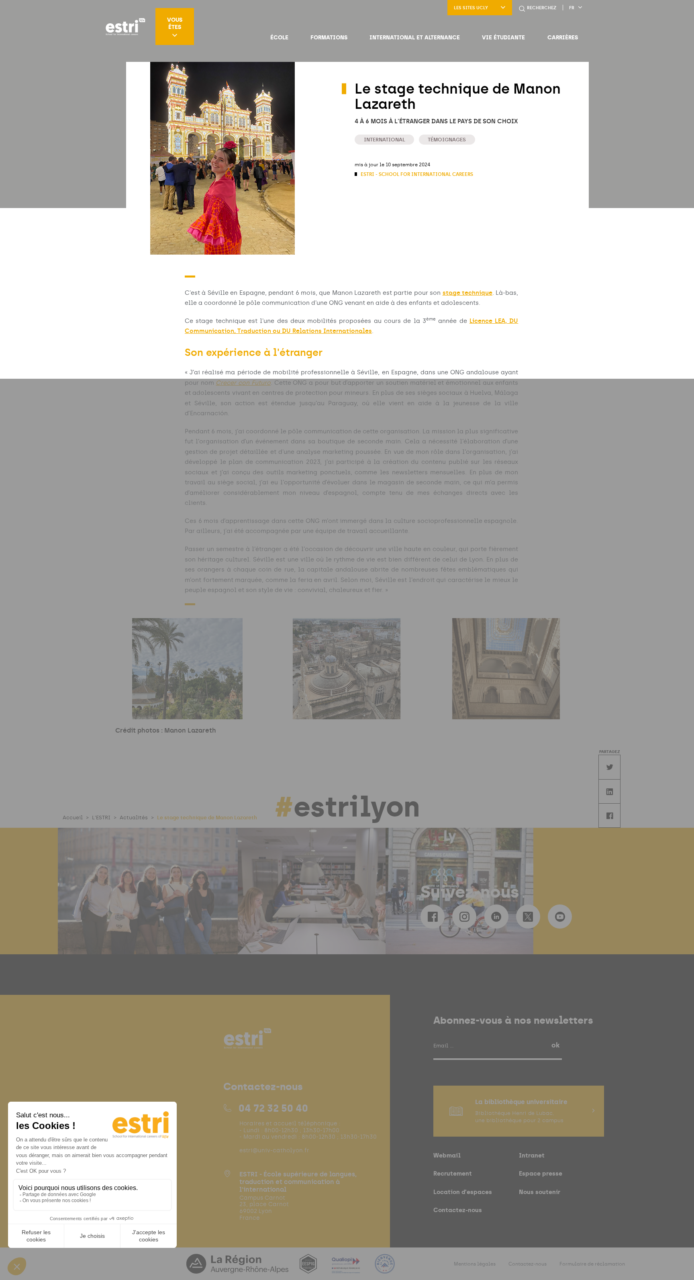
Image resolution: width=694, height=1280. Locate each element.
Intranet (532, 1155)
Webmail (447, 1155)
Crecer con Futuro (243, 382)
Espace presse (540, 1173)
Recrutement (452, 1173)
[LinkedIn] (496, 916)
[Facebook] (432, 916)
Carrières (562, 37)
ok (555, 1045)
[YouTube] (560, 916)
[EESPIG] (309, 1268)
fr (571, 7)
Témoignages (447, 140)
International (384, 140)
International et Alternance (414, 37)
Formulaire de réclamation (592, 1264)
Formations (328, 37)
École (279, 37)
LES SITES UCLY (471, 7)
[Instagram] (464, 916)
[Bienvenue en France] (385, 1268)
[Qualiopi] (346, 1268)
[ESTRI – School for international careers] (125, 26)
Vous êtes (174, 23)
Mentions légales (475, 1264)
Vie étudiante (503, 37)
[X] (528, 916)
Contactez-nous (457, 1210)
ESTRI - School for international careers (416, 174)
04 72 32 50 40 (273, 1108)
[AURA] (238, 1268)
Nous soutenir (539, 1192)
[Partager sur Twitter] (609, 767)
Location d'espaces (462, 1192)
